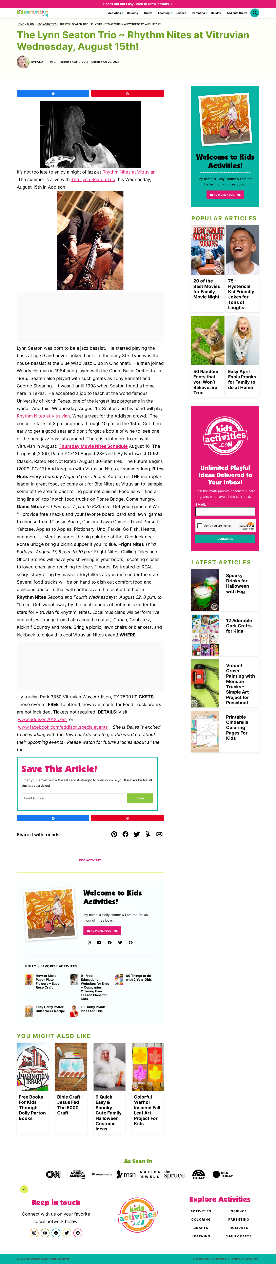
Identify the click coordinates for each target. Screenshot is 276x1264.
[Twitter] (120, 942)
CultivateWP (251, 1258)
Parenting (198, 13)
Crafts (148, 13)
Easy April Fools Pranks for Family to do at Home (242, 379)
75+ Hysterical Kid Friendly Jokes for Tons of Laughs (241, 294)
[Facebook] (109, 942)
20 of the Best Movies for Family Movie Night (206, 288)
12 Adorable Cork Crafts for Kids (239, 626)
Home (20, 24)
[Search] (254, 12)
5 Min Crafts (239, 1236)
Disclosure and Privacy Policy (210, 1258)
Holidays (239, 1228)
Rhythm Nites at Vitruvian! (129, 172)
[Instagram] (88, 942)
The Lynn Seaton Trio (93, 179)
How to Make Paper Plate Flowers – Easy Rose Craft (47, 981)
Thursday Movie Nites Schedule (93, 446)
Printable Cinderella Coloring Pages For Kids (237, 727)
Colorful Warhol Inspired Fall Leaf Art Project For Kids (147, 1110)
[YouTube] (99, 942)
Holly (39, 61)
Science (181, 13)
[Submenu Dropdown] (122, 13)
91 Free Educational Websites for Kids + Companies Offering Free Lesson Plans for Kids (95, 987)
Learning (164, 13)
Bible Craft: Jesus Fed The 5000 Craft (69, 1104)
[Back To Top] (24, 1189)
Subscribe (225, 538)
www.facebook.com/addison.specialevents (63, 727)
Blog (30, 24)
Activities (114, 13)
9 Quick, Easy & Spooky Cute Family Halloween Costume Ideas (109, 1112)
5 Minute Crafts (237, 13)
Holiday (216, 13)
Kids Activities (47, 24)
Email (202, 504)
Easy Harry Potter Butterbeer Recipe (50, 1009)
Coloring (132, 13)
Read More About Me (102, 930)
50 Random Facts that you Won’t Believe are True (205, 382)
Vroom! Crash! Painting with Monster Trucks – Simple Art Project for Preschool (240, 684)
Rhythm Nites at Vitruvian (43, 416)
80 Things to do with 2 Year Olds (139, 977)
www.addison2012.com (42, 719)
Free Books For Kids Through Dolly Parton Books (32, 1107)
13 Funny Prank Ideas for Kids (93, 1009)
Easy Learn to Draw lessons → (149, 4)
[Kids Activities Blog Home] (33, 13)
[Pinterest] (130, 942)
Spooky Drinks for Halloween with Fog (237, 583)
